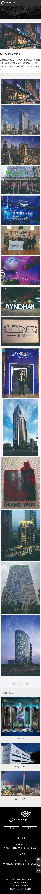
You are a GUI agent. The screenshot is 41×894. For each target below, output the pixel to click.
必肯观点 (30, 828)
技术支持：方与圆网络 (20, 886)
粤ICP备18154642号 (20, 882)
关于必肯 (11, 828)
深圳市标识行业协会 (24, 889)
